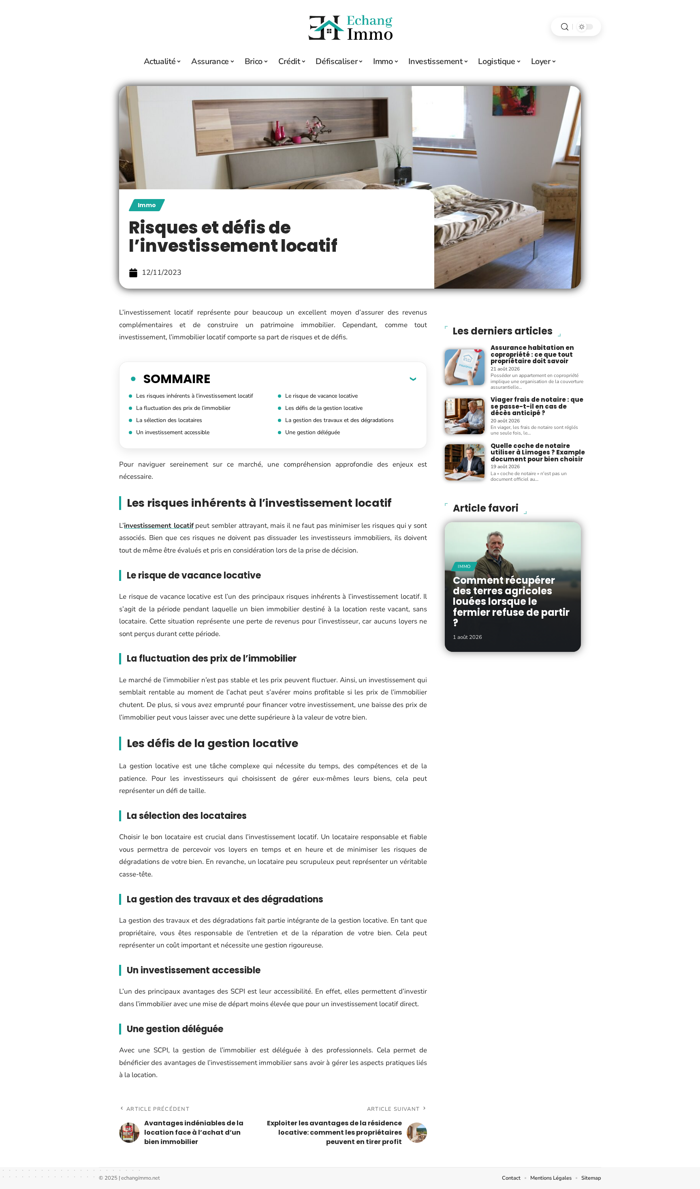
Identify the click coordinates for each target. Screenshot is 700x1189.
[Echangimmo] (350, 26)
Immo (147, 205)
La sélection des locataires (169, 420)
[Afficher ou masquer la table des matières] (313, 378)
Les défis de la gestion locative (324, 408)
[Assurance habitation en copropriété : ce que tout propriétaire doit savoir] (464, 367)
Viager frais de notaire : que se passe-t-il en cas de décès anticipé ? (537, 406)
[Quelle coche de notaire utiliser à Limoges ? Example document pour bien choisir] (464, 462)
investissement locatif (159, 525)
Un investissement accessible (172, 432)
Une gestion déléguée (312, 432)
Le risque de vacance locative (321, 396)
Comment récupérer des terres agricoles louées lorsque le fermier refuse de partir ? (511, 602)
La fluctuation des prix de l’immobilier (183, 408)
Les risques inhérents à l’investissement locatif (194, 396)
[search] (564, 27)
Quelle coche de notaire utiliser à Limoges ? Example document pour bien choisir (538, 452)
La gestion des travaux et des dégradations (339, 420)
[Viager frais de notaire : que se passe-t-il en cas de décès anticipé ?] (464, 416)
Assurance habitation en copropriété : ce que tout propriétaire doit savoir (532, 354)
